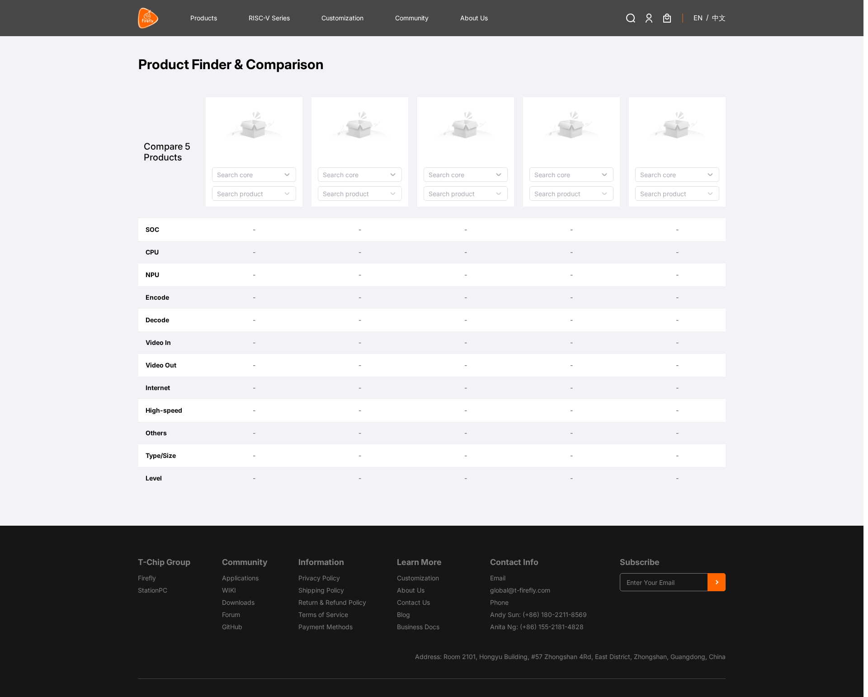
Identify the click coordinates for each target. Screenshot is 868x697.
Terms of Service (323, 614)
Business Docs (418, 627)
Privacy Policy (319, 578)
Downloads (238, 602)
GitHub (232, 627)
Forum (231, 614)
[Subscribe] (717, 582)
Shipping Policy (321, 590)
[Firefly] (148, 18)
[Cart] (666, 18)
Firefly (147, 578)
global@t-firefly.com (520, 590)
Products (203, 18)
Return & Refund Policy (332, 602)
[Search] (630, 18)
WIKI (229, 590)
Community (412, 18)
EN (698, 18)
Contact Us (413, 602)
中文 (719, 18)
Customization (342, 18)
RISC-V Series (269, 18)
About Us (474, 18)
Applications (240, 578)
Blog (403, 614)
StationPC (152, 590)
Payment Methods (325, 627)
